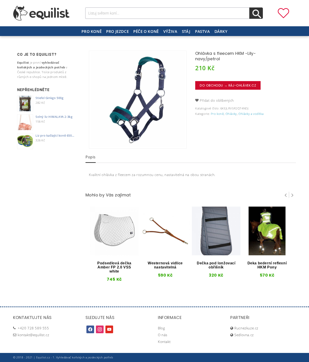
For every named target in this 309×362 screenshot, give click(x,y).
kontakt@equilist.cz (33, 335)
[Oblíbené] (283, 12)
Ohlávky (231, 114)
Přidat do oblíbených (217, 100)
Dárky (221, 31)
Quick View (107, 253)
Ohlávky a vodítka (251, 114)
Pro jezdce (117, 31)
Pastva (202, 31)
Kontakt (164, 341)
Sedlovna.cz (244, 335)
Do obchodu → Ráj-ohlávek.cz (228, 85)
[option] (138, 100)
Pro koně (91, 31)
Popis (91, 156)
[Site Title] (41, 12)
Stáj (186, 31)
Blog (161, 328)
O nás (162, 335)
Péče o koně (146, 31)
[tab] (91, 157)
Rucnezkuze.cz (246, 328)
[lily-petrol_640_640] (137, 99)
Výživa (170, 31)
